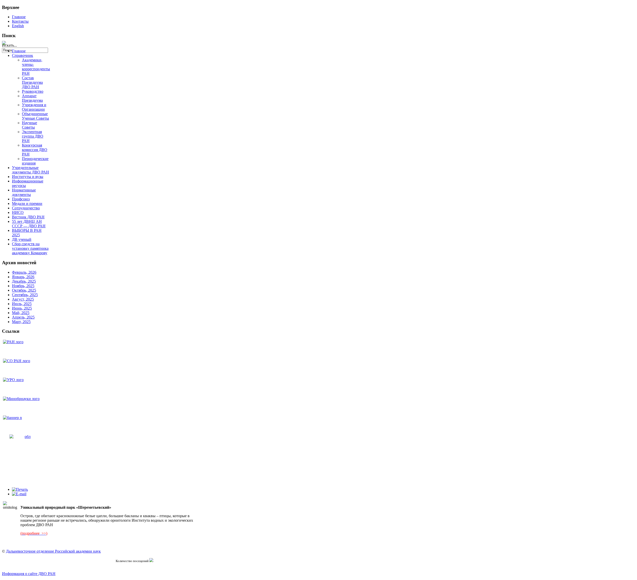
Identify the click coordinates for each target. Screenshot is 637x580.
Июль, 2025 (22, 304)
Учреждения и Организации (34, 107)
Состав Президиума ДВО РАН (32, 82)
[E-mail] (19, 494)
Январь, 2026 (23, 277)
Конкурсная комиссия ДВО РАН (34, 149)
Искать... (9, 45)
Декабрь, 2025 (24, 281)
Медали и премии (27, 203)
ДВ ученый (21, 239)
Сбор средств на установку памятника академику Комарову (30, 248)
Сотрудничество (26, 208)
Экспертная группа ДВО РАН (32, 136)
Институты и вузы (27, 176)
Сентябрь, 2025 (25, 295)
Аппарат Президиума (32, 98)
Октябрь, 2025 (24, 290)
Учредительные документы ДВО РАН (30, 170)
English (18, 26)
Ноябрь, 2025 (23, 286)
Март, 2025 (21, 322)
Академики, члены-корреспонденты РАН (36, 67)
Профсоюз (21, 199)
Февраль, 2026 (24, 272)
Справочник (22, 55)
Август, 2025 (23, 299)
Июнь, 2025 (22, 308)
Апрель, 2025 (23, 317)
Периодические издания (35, 161)
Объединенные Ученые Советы (35, 116)
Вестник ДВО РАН (28, 217)
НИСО (18, 212)
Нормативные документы (24, 192)
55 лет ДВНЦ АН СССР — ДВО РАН (29, 223)
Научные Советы (29, 125)
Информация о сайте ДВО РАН (28, 574)
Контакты (20, 21)
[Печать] (20, 489)
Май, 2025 (20, 313)
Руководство (32, 91)
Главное (19, 17)
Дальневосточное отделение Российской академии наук (53, 551)
